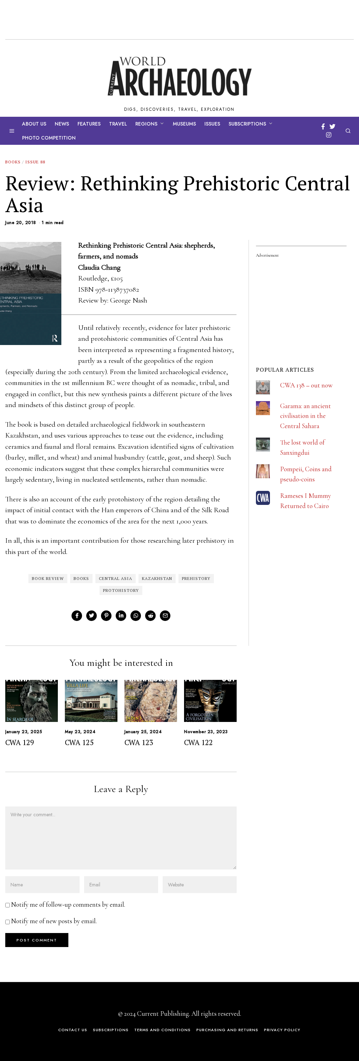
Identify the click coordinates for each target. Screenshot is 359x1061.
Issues (212, 123)
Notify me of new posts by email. (54, 921)
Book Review (48, 578)
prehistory (196, 578)
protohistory (121, 590)
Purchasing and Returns (227, 1030)
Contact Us (72, 1030)
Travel (118, 123)
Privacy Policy (282, 1030)
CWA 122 (198, 742)
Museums (184, 123)
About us (34, 123)
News (62, 123)
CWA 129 (19, 742)
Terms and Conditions (162, 1030)
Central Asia (115, 578)
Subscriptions (247, 123)
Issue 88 (35, 161)
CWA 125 (79, 742)
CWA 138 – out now (306, 385)
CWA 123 (138, 742)
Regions (146, 123)
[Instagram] (328, 135)
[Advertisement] (307, 599)
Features (89, 123)
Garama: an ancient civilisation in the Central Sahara (305, 416)
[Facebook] (323, 126)
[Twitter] (332, 126)
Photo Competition (49, 137)
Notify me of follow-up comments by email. (68, 904)
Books (13, 161)
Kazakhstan (157, 578)
